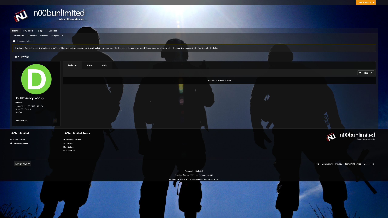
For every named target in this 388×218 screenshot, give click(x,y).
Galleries (53, 30)
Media (104, 65)
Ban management (20, 143)
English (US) (21, 163)
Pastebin (70, 143)
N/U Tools (28, 30)
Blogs (40, 30)
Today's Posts (18, 36)
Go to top (369, 163)
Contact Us (327, 163)
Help (317, 163)
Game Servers (19, 140)
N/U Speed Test (57, 36)
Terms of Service (353, 163)
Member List (32, 36)
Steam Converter (73, 140)
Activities (72, 65)
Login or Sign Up (364, 2)
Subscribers (22, 120)
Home (15, 30)
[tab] (72, 65)
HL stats (70, 147)
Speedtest (70, 150)
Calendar (44, 36)
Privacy (338, 163)
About (90, 65)
